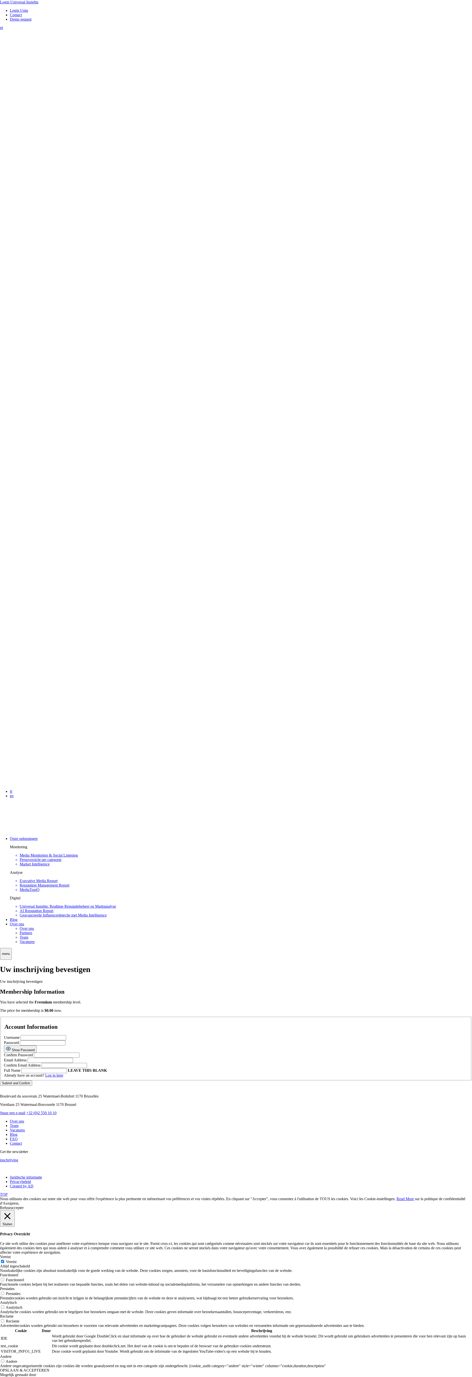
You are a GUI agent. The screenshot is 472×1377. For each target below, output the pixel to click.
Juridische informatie (26, 1177)
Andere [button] (6, 1356)
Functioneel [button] (9, 1275)
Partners (26, 933)
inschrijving (9, 1160)
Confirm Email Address (22, 1065)
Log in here (54, 1075)
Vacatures (27, 942)
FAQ (14, 1139)
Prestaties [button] (7, 1289)
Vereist (11, 1262)
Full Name (12, 1070)
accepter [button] (17, 1208)
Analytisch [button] (8, 1302)
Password (12, 1043)
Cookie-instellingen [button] (379, 1199)
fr (11, 791)
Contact (16, 1143)
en (12, 796)
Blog (13, 920)
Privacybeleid (20, 1182)
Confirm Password (18, 1055)
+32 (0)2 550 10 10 (41, 1113)
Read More (405, 1199)
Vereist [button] (5, 1257)
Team (24, 937)
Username (12, 1037)
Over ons (17, 924)
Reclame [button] (7, 1316)
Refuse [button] (5, 1208)
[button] (6, 954)
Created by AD (21, 1186)
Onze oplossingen (24, 838)
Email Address (15, 1060)
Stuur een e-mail (12, 1113)
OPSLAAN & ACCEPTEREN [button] (24, 1370)
